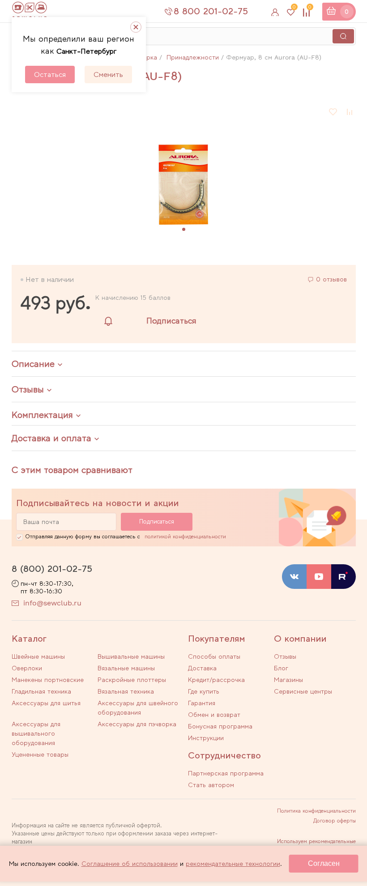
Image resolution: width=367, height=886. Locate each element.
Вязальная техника (126, 691)
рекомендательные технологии (233, 863)
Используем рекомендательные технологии (316, 844)
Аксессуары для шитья (46, 703)
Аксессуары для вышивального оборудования (36, 733)
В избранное (333, 111)
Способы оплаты (214, 656)
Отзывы (285, 656)
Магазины (288, 679)
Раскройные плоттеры (132, 679)
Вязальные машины (126, 668)
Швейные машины (38, 656)
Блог (281, 668)
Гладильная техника (41, 691)
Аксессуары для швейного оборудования (138, 707)
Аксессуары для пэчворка (137, 724)
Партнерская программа (226, 773)
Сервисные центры (303, 691)
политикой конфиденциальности (185, 536)
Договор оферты (334, 820)
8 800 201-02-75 (211, 11)
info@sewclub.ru (52, 603)
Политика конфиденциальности (316, 811)
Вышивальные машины (131, 656)
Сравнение (309, 8)
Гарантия (201, 703)
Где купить (203, 691)
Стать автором (211, 784)
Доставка (202, 668)
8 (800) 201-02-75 (52, 568)
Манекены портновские (48, 679)
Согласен (324, 863)
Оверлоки (27, 668)
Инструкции (206, 737)
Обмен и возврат (214, 714)
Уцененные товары (40, 754)
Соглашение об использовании (129, 863)
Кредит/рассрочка (216, 679)
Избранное (294, 8)
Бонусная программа (220, 726)
